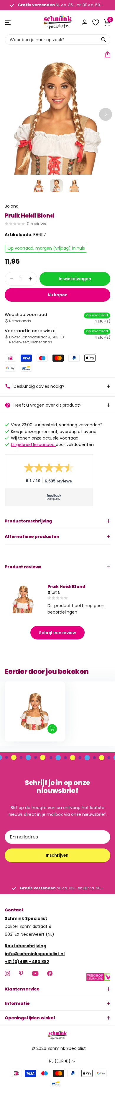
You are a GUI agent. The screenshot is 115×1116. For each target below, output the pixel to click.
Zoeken (103, 39)
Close (57, 989)
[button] (105, 54)
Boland (12, 206)
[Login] (84, 22)
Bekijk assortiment (8, 22)
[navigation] (38, 185)
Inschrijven (57, 855)
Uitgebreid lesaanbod (33, 444)
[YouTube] (35, 973)
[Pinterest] (21, 973)
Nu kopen (58, 295)
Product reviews (23, 567)
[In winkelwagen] (52, 729)
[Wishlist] (95, 22)
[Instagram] (7, 973)
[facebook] (49, 973)
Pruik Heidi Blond (66, 586)
